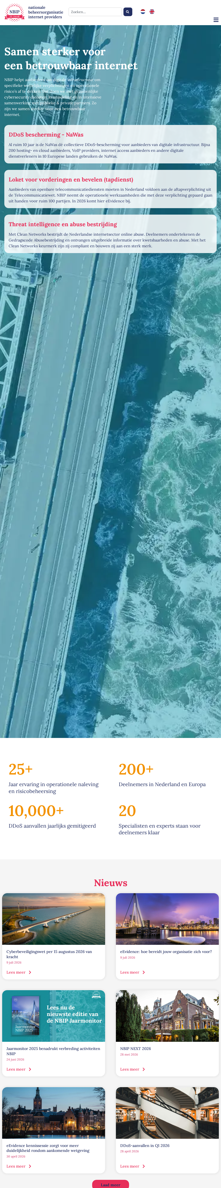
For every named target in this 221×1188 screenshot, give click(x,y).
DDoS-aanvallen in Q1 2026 (144, 1145)
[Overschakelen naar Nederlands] (142, 11)
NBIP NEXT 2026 (135, 1048)
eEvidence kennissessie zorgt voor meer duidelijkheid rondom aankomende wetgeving (47, 1148)
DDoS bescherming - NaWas (46, 134)
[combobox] (95, 12)
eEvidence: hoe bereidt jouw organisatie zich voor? (166, 951)
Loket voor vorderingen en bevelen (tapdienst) (71, 179)
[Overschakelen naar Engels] (151, 11)
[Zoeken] (127, 12)
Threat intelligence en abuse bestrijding (63, 224)
